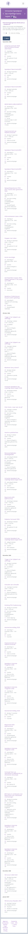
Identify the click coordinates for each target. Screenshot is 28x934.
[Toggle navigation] (23, 3)
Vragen (5, 926)
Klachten (5, 924)
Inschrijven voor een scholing (5, 929)
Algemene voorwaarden (5, 922)
